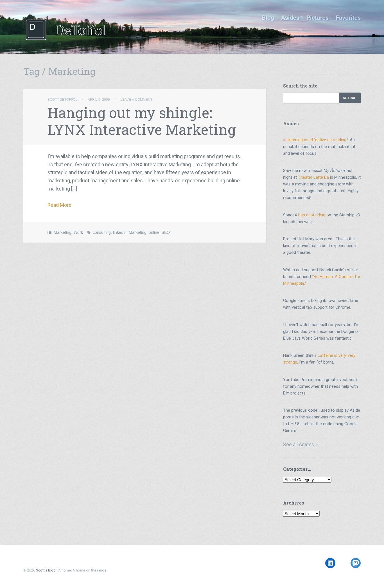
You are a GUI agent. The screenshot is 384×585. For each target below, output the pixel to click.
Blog (268, 17)
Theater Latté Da (313, 177)
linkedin (120, 232)
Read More (59, 205)
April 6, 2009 (99, 99)
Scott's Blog (46, 570)
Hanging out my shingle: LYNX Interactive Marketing (142, 121)
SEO (166, 232)
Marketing (62, 232)
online (154, 232)
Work (78, 232)
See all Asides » (300, 444)
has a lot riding (311, 215)
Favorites (348, 17)
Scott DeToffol (62, 99)
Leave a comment (136, 99)
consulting (102, 232)
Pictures (317, 17)
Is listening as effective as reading (314, 139)
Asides (290, 17)
